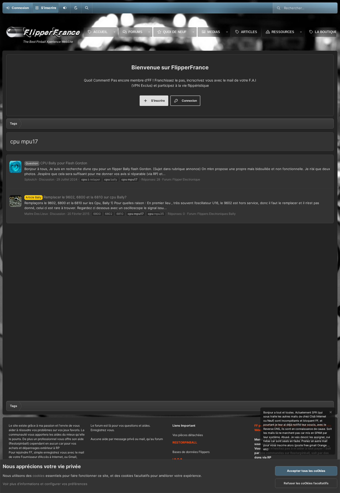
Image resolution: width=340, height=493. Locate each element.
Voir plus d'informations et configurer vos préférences (45, 484)
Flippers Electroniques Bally (216, 214)
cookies (39, 476)
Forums (135, 32)
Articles (249, 32)
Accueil (100, 32)
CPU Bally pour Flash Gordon (56, 163)
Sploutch (30, 179)
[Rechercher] (86, 7)
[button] (75, 7)
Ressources (283, 32)
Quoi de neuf (174, 32)
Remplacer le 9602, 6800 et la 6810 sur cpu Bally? (76, 197)
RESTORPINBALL (184, 442)
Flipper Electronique (186, 179)
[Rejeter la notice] (330, 412)
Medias (213, 32)
